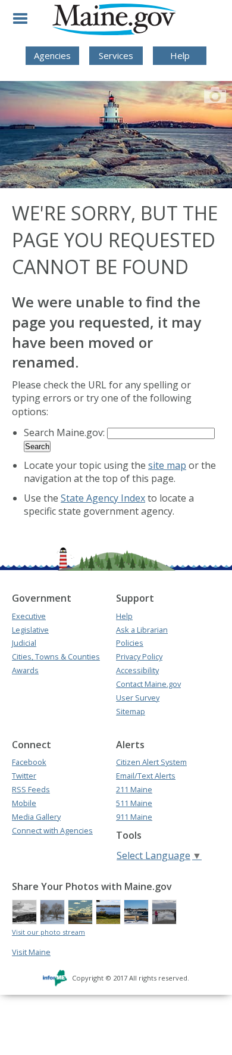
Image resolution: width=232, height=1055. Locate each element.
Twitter (24, 775)
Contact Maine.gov (148, 684)
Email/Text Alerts (145, 775)
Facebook (29, 762)
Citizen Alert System (151, 762)
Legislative (30, 629)
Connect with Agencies (52, 830)
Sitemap (130, 711)
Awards (25, 670)
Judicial (24, 642)
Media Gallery (36, 816)
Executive (29, 616)
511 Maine (134, 803)
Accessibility (137, 670)
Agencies (52, 55)
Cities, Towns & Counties (56, 656)
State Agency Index (103, 498)
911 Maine (134, 816)
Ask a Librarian (142, 629)
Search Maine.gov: (65, 432)
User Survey (137, 697)
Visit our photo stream (48, 932)
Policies (129, 642)
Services (116, 55)
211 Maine (134, 789)
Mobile (24, 803)
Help (180, 55)
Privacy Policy (139, 656)
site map (167, 465)
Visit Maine (31, 952)
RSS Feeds (31, 789)
